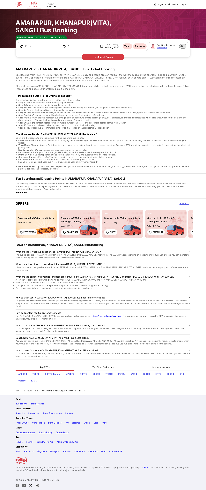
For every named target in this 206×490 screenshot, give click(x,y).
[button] (38, 46)
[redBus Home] (19, 4)
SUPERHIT (158, 232)
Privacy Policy (45, 432)
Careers (69, 413)
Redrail (29, 442)
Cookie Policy (62, 432)
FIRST (113, 232)
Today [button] (127, 46)
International (115, 451)
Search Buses (105, 57)
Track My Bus (22, 423)
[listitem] (21, 213)
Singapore (42, 451)
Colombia (93, 451)
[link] (36, 224)
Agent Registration (52, 413)
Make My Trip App (45, 442)
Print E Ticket (55, 423)
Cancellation (38, 423)
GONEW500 (72, 232)
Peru (103, 451)
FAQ (67, 423)
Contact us (33, 413)
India (18, 451)
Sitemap (76, 423)
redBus (19, 442)
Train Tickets (37, 404)
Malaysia (54, 451)
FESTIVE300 (29, 232)
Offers (87, 423)
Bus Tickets (21, 404)
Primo (104, 423)
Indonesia (28, 451)
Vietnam (67, 451)
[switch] (182, 46)
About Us (20, 413)
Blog (96, 423)
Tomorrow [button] (140, 46)
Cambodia (79, 451)
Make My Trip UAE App (67, 442)
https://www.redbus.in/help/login (106, 316)
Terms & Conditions (25, 432)
